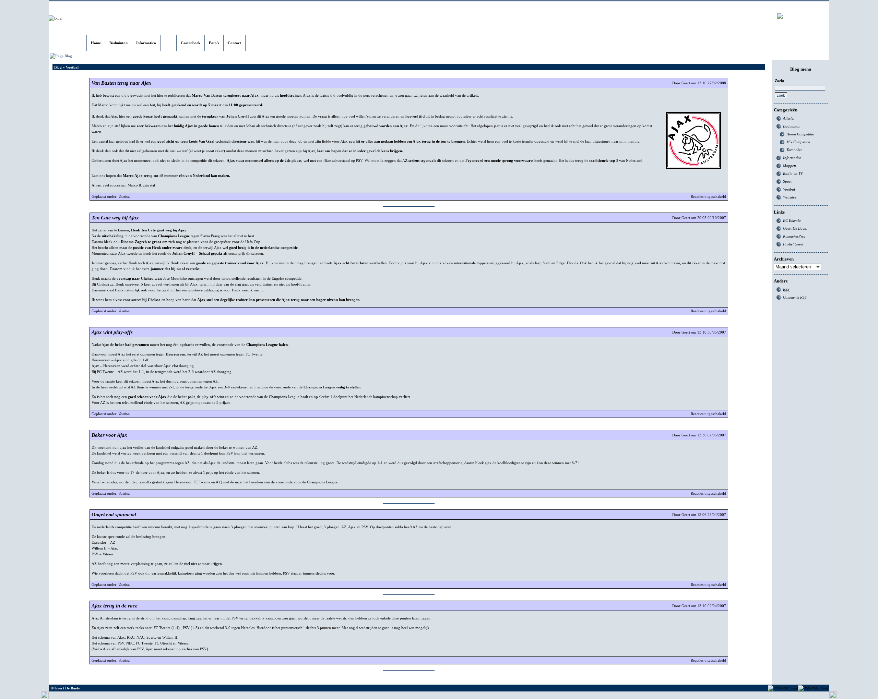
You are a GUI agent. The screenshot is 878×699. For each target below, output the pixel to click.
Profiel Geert (793, 244)
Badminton (791, 126)
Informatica (792, 158)
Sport (787, 181)
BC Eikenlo (792, 220)
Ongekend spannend (114, 514)
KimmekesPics (794, 236)
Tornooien (794, 150)
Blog (58, 67)
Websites (789, 197)
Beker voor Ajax (109, 435)
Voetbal (124, 196)
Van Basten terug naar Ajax (122, 83)
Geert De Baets (795, 228)
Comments (795, 297)
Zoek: (779, 81)
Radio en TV (793, 173)
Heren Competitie (800, 134)
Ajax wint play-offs (112, 332)
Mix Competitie (798, 142)
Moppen (789, 166)
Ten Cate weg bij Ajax (115, 217)
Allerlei (788, 118)
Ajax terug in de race (115, 605)
